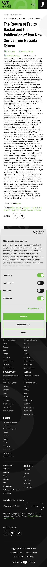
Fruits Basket (15, 208)
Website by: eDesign (23, 562)
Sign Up (34, 506)
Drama (5, 343)
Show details (33, 308)
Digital (6, 418)
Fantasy (6, 347)
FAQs (5, 483)
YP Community (8, 465)
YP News (6, 469)
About (5, 476)
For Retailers (7, 486)
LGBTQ (5, 354)
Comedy (6, 379)
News (18, 203)
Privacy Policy (33, 516)
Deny (23, 333)
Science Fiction (8, 361)
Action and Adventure (11, 376)
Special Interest (8, 368)
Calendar (6, 472)
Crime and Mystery (9, 340)
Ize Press (27, 484)
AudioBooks (9, 371)
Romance (6, 357)
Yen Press (27, 470)
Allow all (23, 316)
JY (24, 477)
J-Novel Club (28, 487)
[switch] (40, 283)
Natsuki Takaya (18, 210)
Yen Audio (27, 480)
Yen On (26, 473)
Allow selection (23, 324)
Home (6, 15)
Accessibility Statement (24, 556)
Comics (27, 371)
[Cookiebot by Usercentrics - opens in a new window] (33, 232)
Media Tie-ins (28, 400)
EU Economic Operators (11, 490)
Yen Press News (16, 15)
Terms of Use (8, 518)
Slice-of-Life (7, 364)
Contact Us (7, 493)
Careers (6, 479)
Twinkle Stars (34, 210)
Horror (5, 350)
